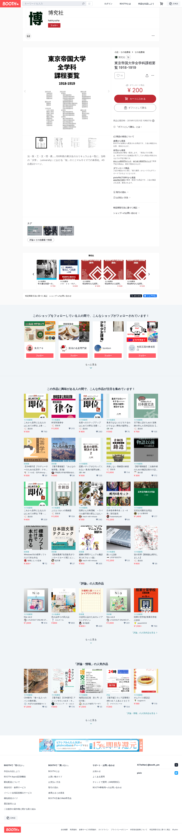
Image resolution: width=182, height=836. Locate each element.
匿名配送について (12, 782)
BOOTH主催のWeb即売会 (60, 798)
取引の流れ (121, 192)
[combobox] (54, 3)
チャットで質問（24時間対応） (107, 782)
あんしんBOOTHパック (122, 161)
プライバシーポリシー (119, 829)
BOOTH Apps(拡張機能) (15, 776)
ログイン (108, 4)
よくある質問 (99, 776)
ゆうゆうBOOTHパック (142, 161)
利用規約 (73, 829)
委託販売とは (10, 803)
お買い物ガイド (55, 776)
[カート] (128, 57)
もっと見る (91, 364)
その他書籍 (140, 52)
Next (108, 91)
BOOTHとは (125, 4)
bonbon (107, 348)
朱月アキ (39, 348)
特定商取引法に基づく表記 (125, 207)
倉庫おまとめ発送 (56, 793)
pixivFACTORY (119, 180)
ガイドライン (103, 829)
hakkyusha (53, 20)
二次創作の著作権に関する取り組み (20, 809)
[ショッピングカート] (161, 3)
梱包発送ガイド (11, 798)
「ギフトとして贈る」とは (128, 127)
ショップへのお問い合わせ (125, 213)
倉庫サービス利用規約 (87, 829)
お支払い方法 (122, 197)
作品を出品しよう (146, 4)
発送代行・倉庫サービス (15, 787)
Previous (25, 91)
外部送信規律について (138, 829)
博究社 (91, 255)
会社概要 (64, 829)
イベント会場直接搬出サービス (18, 793)
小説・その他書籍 (122, 52)
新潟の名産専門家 (78, 348)
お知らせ (97, 771)
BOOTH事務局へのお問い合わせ (107, 787)
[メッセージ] (28, 36)
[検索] (83, 4)
